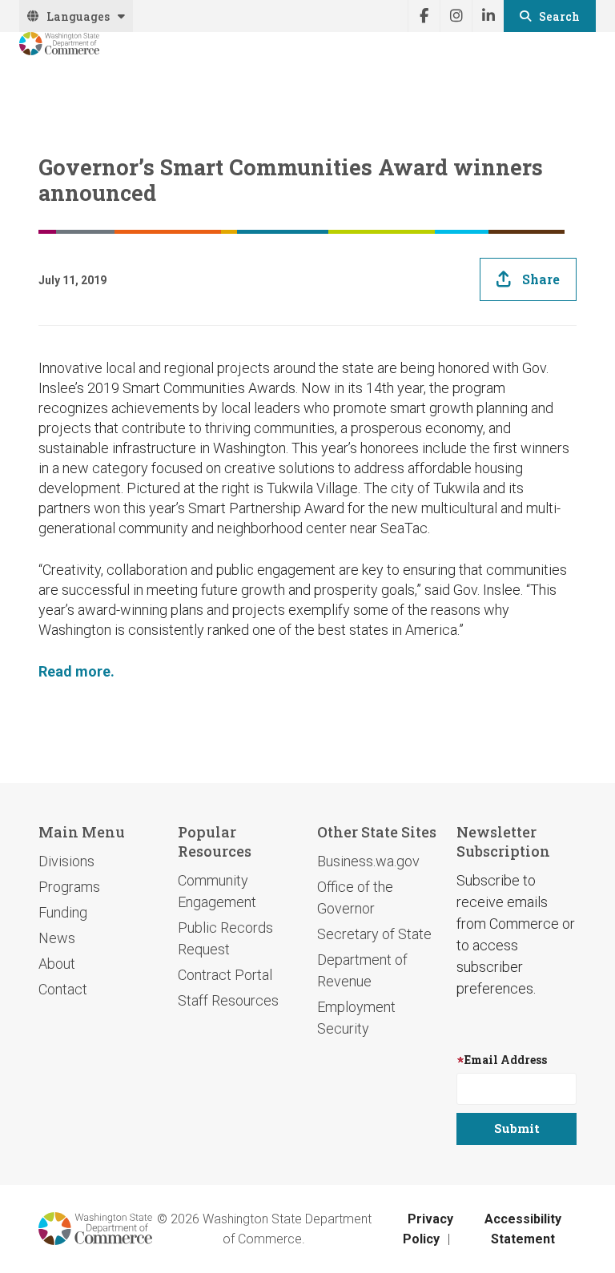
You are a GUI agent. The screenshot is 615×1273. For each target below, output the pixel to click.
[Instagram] (456, 16)
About (56, 963)
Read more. (76, 671)
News (56, 938)
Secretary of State (374, 934)
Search (559, 16)
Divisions (66, 861)
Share (541, 279)
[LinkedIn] (488, 16)
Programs (69, 886)
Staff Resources (228, 1000)
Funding (62, 912)
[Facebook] (424, 16)
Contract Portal (225, 974)
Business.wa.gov (368, 861)
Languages (78, 16)
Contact (62, 989)
